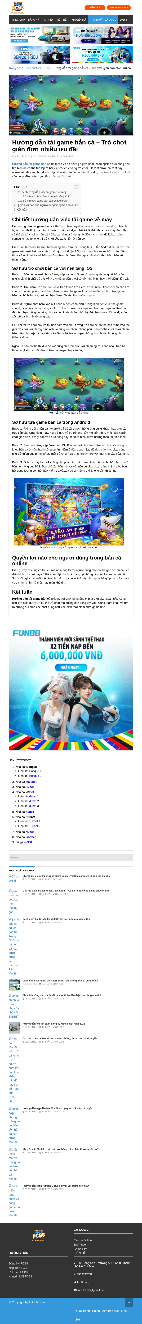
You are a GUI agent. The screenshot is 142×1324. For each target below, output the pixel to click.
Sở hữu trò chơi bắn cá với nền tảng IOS (46, 196)
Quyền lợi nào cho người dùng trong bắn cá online (48, 205)
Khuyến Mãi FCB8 (20, 1276)
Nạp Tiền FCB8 (18, 1268)
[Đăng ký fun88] (71, 688)
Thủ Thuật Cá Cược (103, 19)
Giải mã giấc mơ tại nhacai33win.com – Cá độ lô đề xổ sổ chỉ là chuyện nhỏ (66, 890)
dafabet (31, 781)
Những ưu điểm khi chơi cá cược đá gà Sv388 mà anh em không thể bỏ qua (66, 876)
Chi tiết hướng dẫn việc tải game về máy (41, 192)
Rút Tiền (62, 19)
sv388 (28, 842)
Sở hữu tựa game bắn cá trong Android (45, 200)
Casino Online (83, 1240)
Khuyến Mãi (79, 19)
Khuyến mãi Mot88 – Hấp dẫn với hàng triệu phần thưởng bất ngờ (61, 1149)
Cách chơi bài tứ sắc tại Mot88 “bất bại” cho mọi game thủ (56, 919)
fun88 (30, 811)
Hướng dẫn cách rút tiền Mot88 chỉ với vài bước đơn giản (56, 1185)
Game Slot (80, 1249)
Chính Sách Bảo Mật (105, 1311)
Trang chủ (17, 19)
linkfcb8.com (37, 1302)
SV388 (123, 19)
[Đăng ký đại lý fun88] (39, 35)
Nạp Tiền (48, 19)
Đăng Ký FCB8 (18, 1263)
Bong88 (34, 771)
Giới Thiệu (83, 1311)
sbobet (31, 837)
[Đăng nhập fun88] (102, 55)
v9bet (30, 832)
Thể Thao (80, 1244)
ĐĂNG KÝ (95, 7)
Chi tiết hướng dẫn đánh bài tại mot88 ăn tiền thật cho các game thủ (62, 995)
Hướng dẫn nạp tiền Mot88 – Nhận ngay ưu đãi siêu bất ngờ (57, 1108)
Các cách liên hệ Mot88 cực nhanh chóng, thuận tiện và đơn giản (60, 1038)
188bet (33, 821)
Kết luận (22, 209)
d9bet (32, 796)
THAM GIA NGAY (119, 7)
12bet (30, 787)
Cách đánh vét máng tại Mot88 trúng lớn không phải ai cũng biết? (60, 980)
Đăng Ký (33, 19)
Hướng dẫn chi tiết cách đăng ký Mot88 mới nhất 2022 (54, 1023)
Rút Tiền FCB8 (18, 1272)
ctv (17, 156)
